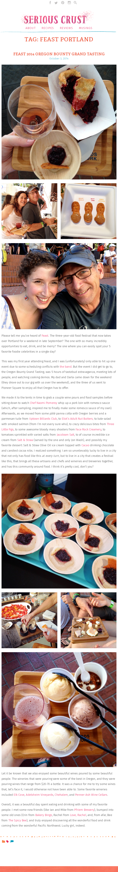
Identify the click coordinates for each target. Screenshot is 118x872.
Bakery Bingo (43, 815)
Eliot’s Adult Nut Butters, (78, 418)
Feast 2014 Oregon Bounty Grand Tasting (59, 54)
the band (66, 366)
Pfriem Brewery (84, 810)
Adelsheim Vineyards (39, 794)
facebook (49, 2)
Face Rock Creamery (88, 429)
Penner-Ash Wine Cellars (91, 794)
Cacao (85, 445)
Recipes (48, 28)
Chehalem (61, 794)
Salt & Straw (25, 440)
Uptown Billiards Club (43, 418)
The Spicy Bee (17, 820)
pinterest (62, 2)
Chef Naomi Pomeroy (43, 403)
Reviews (66, 28)
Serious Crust (59, 14)
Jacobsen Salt (65, 434)
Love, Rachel (78, 815)
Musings (85, 28)
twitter (56, 2)
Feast (45, 335)
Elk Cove (19, 794)
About (31, 28)
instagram (69, 2)
